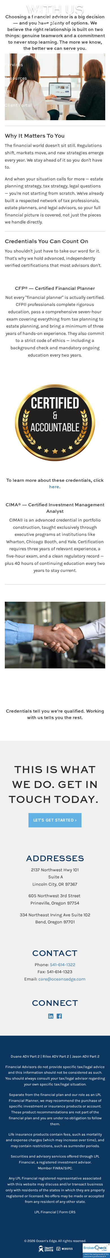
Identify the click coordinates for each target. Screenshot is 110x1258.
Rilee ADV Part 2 (56, 1056)
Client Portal (18, 105)
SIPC (68, 1168)
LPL (8, 91)
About (11, 51)
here (54, 486)
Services (14, 64)
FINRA (58, 1168)
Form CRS (67, 1212)
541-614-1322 (62, 964)
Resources (16, 78)
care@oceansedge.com (61, 979)
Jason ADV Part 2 (86, 1056)
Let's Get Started (55, 820)
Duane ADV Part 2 (25, 1056)
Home (11, 37)
